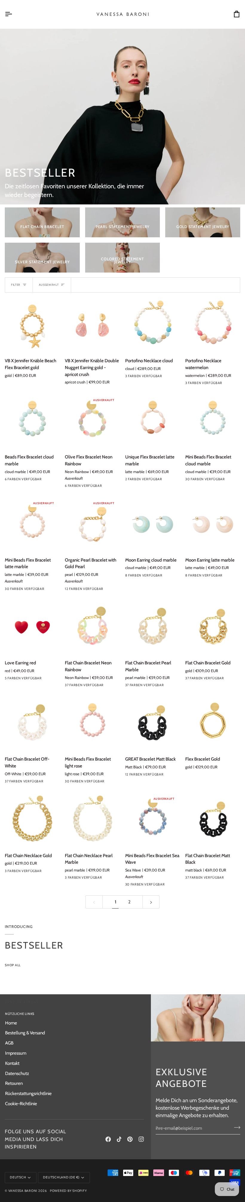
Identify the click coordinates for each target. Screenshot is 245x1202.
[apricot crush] (112, 487)
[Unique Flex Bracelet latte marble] (152, 421)
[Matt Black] (172, 776)
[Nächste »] (151, 902)
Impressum (15, 1053)
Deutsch (18, 1177)
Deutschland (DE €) (61, 1177)
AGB (9, 1043)
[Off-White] (52, 783)
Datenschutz (17, 1073)
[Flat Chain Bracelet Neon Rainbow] (92, 627)
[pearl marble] (172, 686)
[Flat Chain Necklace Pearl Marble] (92, 820)
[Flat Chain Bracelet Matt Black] (212, 820)
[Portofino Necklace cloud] (152, 325)
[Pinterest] (130, 1139)
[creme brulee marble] (172, 577)
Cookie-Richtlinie (21, 1103)
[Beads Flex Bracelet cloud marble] (32, 421)
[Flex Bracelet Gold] (212, 723)
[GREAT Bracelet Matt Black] (152, 723)
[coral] (52, 480)
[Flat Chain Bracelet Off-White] (32, 723)
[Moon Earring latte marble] (212, 524)
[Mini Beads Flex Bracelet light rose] (92, 723)
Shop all (13, 965)
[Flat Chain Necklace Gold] (32, 820)
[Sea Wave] (172, 886)
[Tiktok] (119, 1139)
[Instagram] (141, 1139)
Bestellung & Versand (25, 1033)
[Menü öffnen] (14, 14)
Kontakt (12, 1063)
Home (11, 1023)
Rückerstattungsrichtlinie (28, 1093)
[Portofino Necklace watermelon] (212, 325)
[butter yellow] (232, 480)
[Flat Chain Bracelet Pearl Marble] (152, 627)
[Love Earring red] (32, 627)
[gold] (232, 679)
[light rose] (112, 783)
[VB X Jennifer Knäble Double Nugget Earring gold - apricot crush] (92, 325)
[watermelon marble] (112, 590)
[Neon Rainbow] (112, 686)
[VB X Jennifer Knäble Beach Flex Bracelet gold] (32, 325)
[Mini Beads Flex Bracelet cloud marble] (212, 421)
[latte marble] (52, 590)
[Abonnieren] (235, 1127)
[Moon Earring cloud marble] (152, 524)
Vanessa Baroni (23, 1191)
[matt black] (232, 879)
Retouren (14, 1083)
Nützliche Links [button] (19, 1014)
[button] (110, 1013)
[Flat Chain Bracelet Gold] (212, 627)
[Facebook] (108, 1139)
